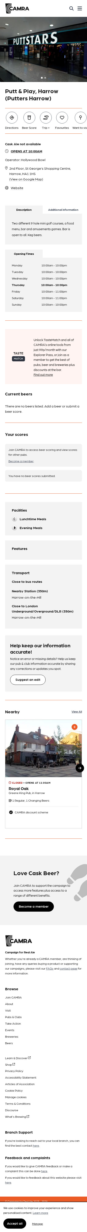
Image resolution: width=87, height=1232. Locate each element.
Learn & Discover (16, 1058)
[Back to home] (17, 8)
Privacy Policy (14, 1070)
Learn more (40, 1212)
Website (17, 188)
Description (24, 209)
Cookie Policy (14, 1090)
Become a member (21, 461)
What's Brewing (16, 1116)
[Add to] (74, 727)
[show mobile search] (71, 8)
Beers (9, 1043)
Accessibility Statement (20, 1077)
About (9, 1003)
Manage (37, 1223)
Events (9, 1030)
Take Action (13, 1023)
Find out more (43, 374)
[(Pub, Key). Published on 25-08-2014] (43, 774)
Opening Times (24, 253)
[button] (80, 768)
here (36, 1145)
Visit (8, 1010)
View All (77, 711)
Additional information (63, 209)
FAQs (49, 968)
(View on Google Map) (26, 179)
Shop (8, 1064)
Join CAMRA (13, 997)
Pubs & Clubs (13, 1016)
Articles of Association (20, 1084)
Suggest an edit (27, 679)
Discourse (11, 1110)
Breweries (11, 1036)
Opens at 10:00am (26, 151)
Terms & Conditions (18, 1103)
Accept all (15, 1223)
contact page (68, 968)
